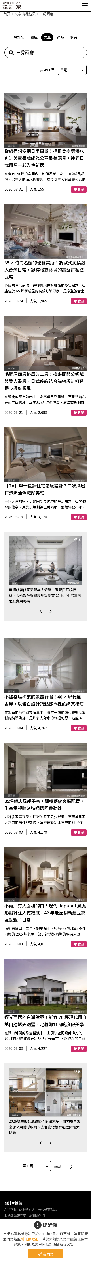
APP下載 (10, 1209)
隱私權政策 (29, 1239)
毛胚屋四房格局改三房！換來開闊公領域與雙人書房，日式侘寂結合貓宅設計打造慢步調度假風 (44, 381)
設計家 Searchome (12, 7)
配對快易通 (27, 1209)
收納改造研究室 (15, 1215)
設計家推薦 (13, 1203)
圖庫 (34, 37)
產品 (60, 37)
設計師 (19, 37)
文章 (47, 37)
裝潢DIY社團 (37, 1215)
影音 (73, 37)
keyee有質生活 (47, 1209)
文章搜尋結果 (25, 13)
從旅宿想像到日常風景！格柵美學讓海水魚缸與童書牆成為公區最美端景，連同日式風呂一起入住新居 (44, 158)
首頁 (7, 13)
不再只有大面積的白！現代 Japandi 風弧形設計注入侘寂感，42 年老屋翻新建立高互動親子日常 (45, 912)
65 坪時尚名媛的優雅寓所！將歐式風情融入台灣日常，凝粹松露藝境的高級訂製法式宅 (44, 269)
